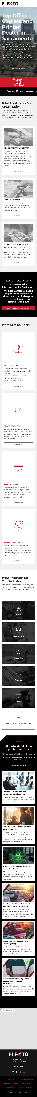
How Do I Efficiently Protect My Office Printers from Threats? (16, 867)
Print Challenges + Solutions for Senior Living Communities (17, 827)
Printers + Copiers (26, 1079)
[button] (33, 3)
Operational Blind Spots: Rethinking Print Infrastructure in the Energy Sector (17, 905)
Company (11, 1079)
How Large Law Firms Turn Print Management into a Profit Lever (14, 792)
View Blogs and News (19, 765)
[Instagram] (20, 1072)
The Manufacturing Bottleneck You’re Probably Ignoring (16, 942)
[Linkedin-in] (13, 1072)
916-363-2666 (18, 1067)
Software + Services (11, 1084)
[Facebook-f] (17, 1072)
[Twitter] (24, 1072)
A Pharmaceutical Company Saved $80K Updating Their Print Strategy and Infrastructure (17, 981)
